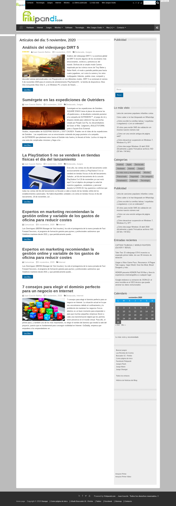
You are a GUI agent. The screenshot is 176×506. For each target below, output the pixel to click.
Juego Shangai (121, 369)
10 (124, 311)
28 (146, 318)
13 (141, 311)
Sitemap (118, 501)
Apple (129, 164)
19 (135, 315)
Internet (58, 3)
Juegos (50, 3)
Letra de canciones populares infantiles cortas (135, 113)
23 (118, 318)
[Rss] (134, 3)
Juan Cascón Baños (41, 52)
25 (129, 318)
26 (135, 318)
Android (120, 164)
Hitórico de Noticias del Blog (126, 380)
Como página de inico (124, 358)
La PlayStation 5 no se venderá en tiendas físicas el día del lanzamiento (61, 157)
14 (146, 311)
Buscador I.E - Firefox (124, 356)
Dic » (123, 325)
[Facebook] (136, 3)
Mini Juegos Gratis (109, 3)
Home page (20, 501)
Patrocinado (122, 176)
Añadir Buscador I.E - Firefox (82, 501)
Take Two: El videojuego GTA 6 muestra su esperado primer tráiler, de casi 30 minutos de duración (133, 255)
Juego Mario (120, 367)
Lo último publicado (79, 3)
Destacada (79, 52)
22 (152, 315)
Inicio (21, 27)
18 (129, 315)
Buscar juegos (121, 350)
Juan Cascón (123, 496)
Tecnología (40, 3)
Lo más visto (94, 3)
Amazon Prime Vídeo (123, 477)
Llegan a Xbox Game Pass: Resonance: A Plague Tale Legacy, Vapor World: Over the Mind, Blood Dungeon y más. (135, 264)
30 (118, 322)
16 (118, 315)
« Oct (117, 325)
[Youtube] (141, 3)
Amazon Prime (120, 474)
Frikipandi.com (110, 496)
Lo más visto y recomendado (128, 172)
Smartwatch (122, 180)
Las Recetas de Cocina (125, 353)
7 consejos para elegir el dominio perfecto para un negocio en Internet (61, 289)
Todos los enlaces (123, 376)
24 (124, 318)
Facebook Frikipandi (123, 361)
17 (124, 315)
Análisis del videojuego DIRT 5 (50, 47)
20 (141, 315)
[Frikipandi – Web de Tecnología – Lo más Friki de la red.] (48, 16)
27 (141, 318)
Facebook (108, 501)
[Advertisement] (136, 60)
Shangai (44, 501)
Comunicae (29, 224)
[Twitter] (138, 3)
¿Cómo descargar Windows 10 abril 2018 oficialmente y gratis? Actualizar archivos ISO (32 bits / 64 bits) (135, 148)
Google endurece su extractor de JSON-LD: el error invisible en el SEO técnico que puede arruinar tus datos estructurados (133, 282)
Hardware (30, 28)
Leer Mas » (27, 90)
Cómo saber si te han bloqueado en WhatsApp (135, 117)
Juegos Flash (121, 364)
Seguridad (134, 176)
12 (135, 311)
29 (152, 318)
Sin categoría (147, 176)
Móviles (67, 3)
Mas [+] (109, 28)
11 (130, 311)
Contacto (30, 3)
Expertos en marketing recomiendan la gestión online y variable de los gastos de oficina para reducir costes (60, 216)
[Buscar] (158, 3)
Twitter (98, 501)
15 (152, 311)
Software (68, 28)
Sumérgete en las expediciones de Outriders (63, 100)
